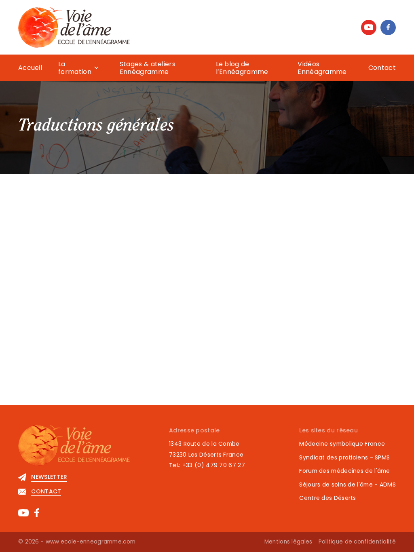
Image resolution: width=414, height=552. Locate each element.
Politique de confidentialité (357, 542)
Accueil (30, 68)
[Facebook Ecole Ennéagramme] (388, 27)
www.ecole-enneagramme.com (91, 542)
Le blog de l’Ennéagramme (242, 68)
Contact (382, 68)
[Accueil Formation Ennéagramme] (74, 27)
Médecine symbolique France (342, 444)
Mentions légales (288, 542)
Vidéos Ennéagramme (322, 68)
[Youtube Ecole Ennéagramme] (368, 27)
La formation (74, 68)
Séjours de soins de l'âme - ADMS (347, 484)
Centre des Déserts (327, 498)
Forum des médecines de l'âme (344, 471)
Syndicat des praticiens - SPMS (344, 457)
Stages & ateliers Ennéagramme (147, 68)
